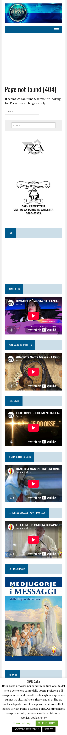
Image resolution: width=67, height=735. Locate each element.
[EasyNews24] (33, 13)
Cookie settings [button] (22, 723)
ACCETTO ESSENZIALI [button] (26, 729)
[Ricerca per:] (22, 111)
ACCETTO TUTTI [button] (47, 723)
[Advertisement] (33, 56)
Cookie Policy (39, 717)
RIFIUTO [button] (48, 729)
